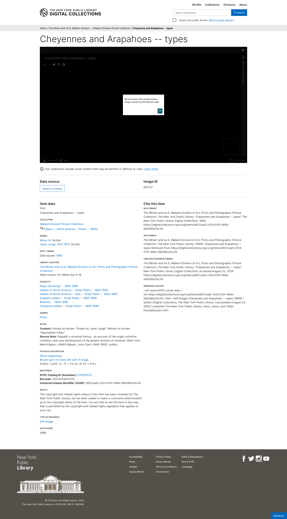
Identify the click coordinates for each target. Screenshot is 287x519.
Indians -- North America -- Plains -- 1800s (71, 229)
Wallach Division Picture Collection (62, 224)
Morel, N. (45, 240)
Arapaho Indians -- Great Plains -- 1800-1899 (68, 298)
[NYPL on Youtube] (266, 458)
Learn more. (151, 169)
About (243, 4)
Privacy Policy (163, 456)
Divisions (229, 4)
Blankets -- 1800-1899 (54, 302)
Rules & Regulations (192, 456)
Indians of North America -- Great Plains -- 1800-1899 (74, 290)
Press (132, 461)
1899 (59, 255)
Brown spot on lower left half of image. (64, 359)
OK (160, 111)
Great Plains (73, 306)
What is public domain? (221, 20)
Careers (133, 466)
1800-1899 (71, 286)
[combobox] (202, 12)
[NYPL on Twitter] (251, 458)
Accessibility (136, 456)
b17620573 (85, 375)
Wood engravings (51, 355)
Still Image (46, 421)
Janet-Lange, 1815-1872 (55, 244)
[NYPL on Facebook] (243, 458)
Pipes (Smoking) (50, 286)
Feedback (279, 515)
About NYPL (188, 461)
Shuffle (196, 4)
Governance (162, 471)
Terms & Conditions (166, 466)
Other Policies (163, 461)
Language (187, 466)
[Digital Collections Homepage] (70, 12)
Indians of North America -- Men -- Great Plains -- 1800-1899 (78, 294)
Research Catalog (52, 188)
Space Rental (136, 471)
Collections (212, 4)
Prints (43, 317)
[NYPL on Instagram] (258, 458)
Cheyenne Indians (51, 306)
